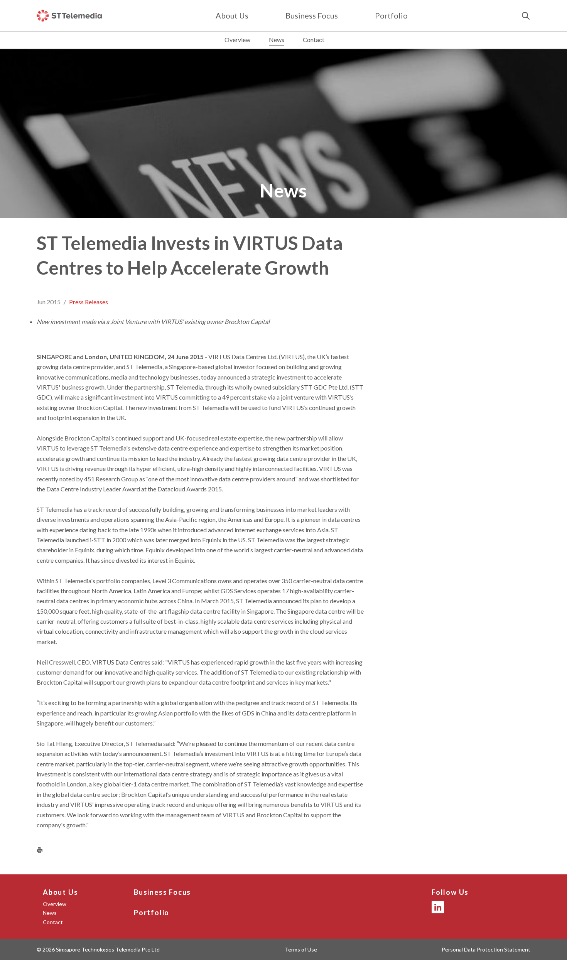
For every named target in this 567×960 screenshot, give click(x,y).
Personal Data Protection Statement (486, 949)
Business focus (311, 15)
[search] (525, 15)
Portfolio (391, 15)
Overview (237, 39)
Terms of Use (301, 949)
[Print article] (40, 850)
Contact (313, 39)
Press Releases (88, 301)
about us (232, 15)
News (276, 39)
